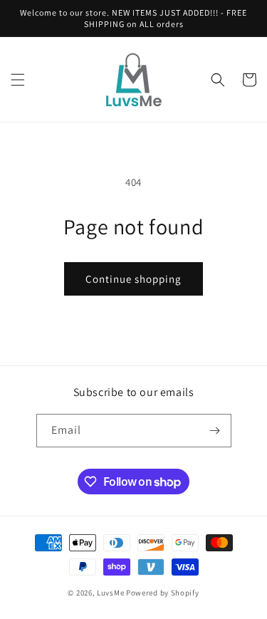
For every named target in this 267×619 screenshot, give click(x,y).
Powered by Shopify (162, 593)
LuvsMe (110, 593)
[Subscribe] (215, 430)
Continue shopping (133, 279)
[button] (17, 79)
